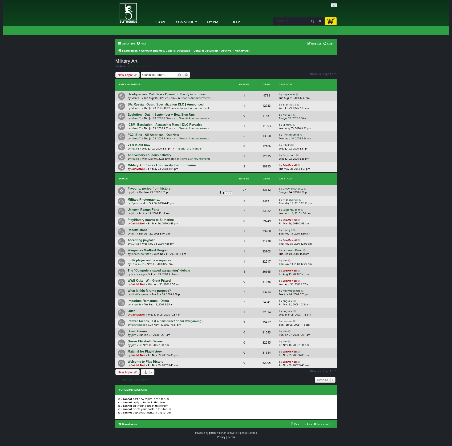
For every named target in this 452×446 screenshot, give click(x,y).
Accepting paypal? (141, 240)
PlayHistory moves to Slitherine (151, 220)
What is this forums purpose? (149, 290)
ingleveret (289, 94)
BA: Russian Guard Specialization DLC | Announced (166, 104)
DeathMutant (291, 135)
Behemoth (289, 155)
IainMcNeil (138, 168)
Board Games (137, 331)
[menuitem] (141, 43)
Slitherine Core (140, 66)
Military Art (126, 61)
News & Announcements (195, 98)
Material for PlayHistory (145, 351)
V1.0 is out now (139, 145)
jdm (133, 192)
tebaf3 (135, 148)
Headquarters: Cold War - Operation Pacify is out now (167, 94)
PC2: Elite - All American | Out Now (153, 135)
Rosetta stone (137, 230)
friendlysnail (290, 199)
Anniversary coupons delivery (149, 155)
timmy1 (287, 230)
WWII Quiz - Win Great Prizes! (149, 280)
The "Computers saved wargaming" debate (159, 270)
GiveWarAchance (293, 188)
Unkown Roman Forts (143, 209)
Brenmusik (289, 104)
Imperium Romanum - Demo (148, 301)
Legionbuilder (291, 209)
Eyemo (135, 203)
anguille (136, 304)
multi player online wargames (149, 260)
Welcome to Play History (145, 361)
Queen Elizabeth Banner (145, 341)
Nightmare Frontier (190, 148)
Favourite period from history (149, 188)
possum (287, 321)
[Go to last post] (297, 94)
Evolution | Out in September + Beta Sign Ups (161, 114)
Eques (135, 264)
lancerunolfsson (141, 253)
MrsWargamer (140, 294)
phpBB (213, 432)
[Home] (116, 1)
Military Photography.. (144, 199)
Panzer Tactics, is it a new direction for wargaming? (165, 321)
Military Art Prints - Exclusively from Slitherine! (162, 165)
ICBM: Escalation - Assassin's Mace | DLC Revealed (165, 124)
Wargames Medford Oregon (148, 250)
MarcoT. (136, 98)
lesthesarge (138, 274)
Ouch (131, 311)
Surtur (135, 243)
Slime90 (287, 124)
